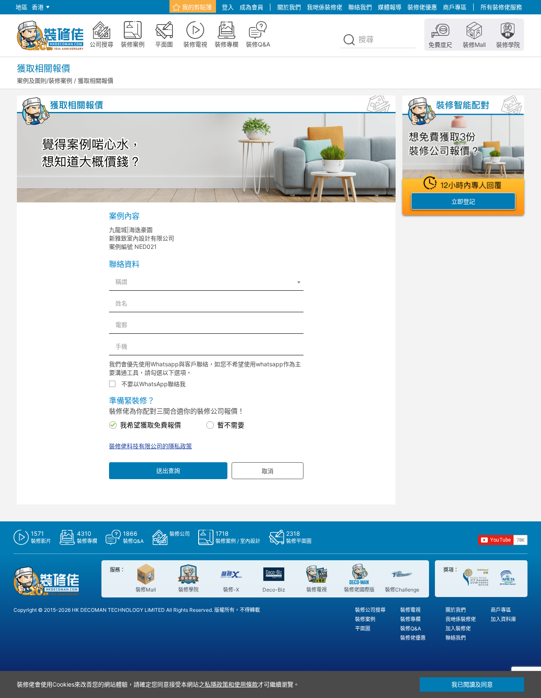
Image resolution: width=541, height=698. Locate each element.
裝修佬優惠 (422, 7)
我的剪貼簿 (197, 7)
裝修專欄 (410, 619)
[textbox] (206, 281)
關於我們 (289, 7)
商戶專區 (455, 7)
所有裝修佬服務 (501, 7)
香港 (38, 7)
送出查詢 (168, 470)
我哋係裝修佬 (324, 7)
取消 (267, 470)
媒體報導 (390, 7)
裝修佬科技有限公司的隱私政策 (150, 446)
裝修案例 (365, 619)
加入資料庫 (503, 619)
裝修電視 (410, 610)
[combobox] (206, 281)
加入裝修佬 (458, 628)
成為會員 (251, 7)
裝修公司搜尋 (370, 610)
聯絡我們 (360, 7)
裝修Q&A (410, 628)
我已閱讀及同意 (472, 684)
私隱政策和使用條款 (231, 684)
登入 (228, 7)
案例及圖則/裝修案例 (44, 80)
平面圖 (362, 628)
